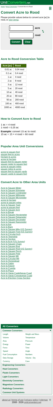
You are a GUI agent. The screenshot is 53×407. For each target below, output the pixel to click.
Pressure (28, 341)
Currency (6, 361)
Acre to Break (7, 212)
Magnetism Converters (13, 384)
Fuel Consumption (10, 354)
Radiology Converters (13, 388)
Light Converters (11, 376)
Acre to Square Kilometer (13, 190)
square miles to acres (11, 169)
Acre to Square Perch (11, 251)
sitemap (44, 400)
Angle (27, 351)
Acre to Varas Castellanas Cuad (16, 273)
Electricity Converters (13, 380)
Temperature (30, 338)
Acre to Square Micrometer (13, 198)
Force (5, 348)
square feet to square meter (14, 162)
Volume (6, 338)
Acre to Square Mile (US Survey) (16, 229)
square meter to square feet (14, 164)
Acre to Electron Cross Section (15, 278)
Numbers (28, 354)
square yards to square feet (14, 174)
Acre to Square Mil (10, 256)
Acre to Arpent (7, 266)
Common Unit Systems (13, 392)
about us (6, 400)
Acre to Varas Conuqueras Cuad (16, 275)
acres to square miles (11, 167)
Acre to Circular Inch (10, 234)
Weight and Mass (32, 334)
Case (27, 361)
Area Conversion (11, 6)
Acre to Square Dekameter (13, 217)
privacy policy (31, 400)
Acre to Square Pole (10, 254)
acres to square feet (10, 152)
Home (3, 6)
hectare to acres (8, 157)
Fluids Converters (11, 373)
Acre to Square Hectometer (14, 215)
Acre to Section (8, 239)
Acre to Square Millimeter (13, 195)
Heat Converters (10, 369)
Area (5, 341)
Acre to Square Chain (11, 244)
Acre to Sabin (7, 263)
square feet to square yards (14, 171)
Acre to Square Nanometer (13, 222)
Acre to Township (9, 237)
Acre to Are (6, 224)
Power (27, 344)
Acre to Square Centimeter (13, 193)
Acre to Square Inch (10, 210)
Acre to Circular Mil (10, 258)
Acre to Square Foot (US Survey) (16, 232)
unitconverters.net (32, 402)
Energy (5, 344)
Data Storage (8, 358)
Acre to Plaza (7, 271)
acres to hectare (8, 159)
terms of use (18, 400)
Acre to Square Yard (10, 205)
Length (5, 334)
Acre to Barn (7, 227)
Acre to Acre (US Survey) (13, 241)
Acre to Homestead (10, 261)
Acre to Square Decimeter (13, 220)
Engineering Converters (14, 365)
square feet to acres (10, 154)
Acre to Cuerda (8, 268)
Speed (5, 351)
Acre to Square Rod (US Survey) (16, 249)
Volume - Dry (30, 358)
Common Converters (12, 330)
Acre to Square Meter (11, 188)
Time (27, 348)
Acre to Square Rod (10, 246)
